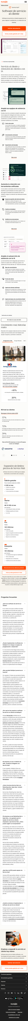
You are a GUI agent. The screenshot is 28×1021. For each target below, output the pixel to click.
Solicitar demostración (17, 28)
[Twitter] (15, 993)
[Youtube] (11, 993)
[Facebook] (5, 993)
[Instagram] (8, 993)
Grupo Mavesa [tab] (17, 340)
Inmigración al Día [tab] (7, 340)
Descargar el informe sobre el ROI (9, 413)
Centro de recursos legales (14, 1009)
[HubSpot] (4, 2)
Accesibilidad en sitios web (14, 1014)
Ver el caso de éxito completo (10, 386)
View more (14, 157)
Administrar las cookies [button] (14, 1017)
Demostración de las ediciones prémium (15, 567)
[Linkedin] (18, 993)
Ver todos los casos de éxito (14, 319)
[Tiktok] (25, 993)
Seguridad (20, 1012)
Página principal (4, 5)
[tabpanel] (14, 373)
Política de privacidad (10, 1012)
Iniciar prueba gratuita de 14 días (15, 34)
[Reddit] (21, 993)
